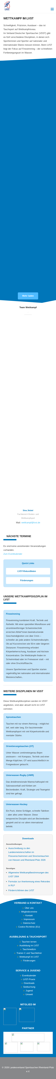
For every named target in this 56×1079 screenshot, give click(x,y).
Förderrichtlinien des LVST (21, 890)
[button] (52, 9)
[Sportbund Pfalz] (27, 1047)
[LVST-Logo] (7, 6)
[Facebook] (25, 1060)
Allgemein (9, 263)
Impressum (29, 919)
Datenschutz (29, 923)
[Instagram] (30, 1060)
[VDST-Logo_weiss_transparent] (9, 1016)
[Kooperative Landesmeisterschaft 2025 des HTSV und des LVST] (28, 232)
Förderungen (29, 960)
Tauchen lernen (29, 942)
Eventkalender (29, 975)
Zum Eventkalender (12, 554)
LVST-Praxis (29, 979)
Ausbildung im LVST (29, 945)
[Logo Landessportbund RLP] (28, 1037)
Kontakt (29, 915)
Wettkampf (9, 110)
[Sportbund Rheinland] (44, 1046)
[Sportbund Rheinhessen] (11, 1047)
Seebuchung (29, 987)
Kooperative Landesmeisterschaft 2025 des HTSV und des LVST (26, 254)
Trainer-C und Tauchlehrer (29, 953)
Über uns (29, 908)
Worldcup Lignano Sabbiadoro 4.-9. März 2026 (26, 178)
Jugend (29, 990)
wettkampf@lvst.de (30, 522)
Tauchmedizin (29, 949)
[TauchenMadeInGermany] (27, 1015)
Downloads (29, 983)
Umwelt (29, 994)
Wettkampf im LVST (29, 957)
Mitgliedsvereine (29, 911)
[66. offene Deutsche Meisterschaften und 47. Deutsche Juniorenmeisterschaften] (28, 75)
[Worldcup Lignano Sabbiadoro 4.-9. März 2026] (28, 157)
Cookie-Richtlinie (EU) (29, 927)
